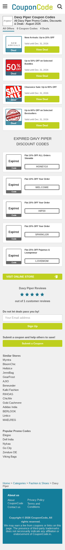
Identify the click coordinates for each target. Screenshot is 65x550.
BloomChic (9, 364)
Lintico (6, 415)
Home (6, 483)
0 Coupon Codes (27, 28)
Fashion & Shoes (39, 483)
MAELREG (9, 419)
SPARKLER (42, 234)
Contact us (14, 507)
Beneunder (9, 385)
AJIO (6, 381)
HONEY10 (42, 166)
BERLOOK (9, 411)
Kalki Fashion (11, 389)
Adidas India (10, 407)
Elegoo (7, 435)
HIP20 (42, 210)
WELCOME (42, 187)
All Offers (8, 28)
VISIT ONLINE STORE (20, 276)
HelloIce (7, 368)
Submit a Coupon (32, 343)
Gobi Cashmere (12, 402)
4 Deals (44, 28)
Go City (7, 447)
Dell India (8, 439)
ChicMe (7, 398)
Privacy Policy (35, 499)
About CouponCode (15, 501)
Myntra (7, 359)
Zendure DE (10, 452)
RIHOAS (8, 394)
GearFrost (9, 376)
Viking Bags (10, 456)
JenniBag (8, 372)
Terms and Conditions (33, 505)
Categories (19, 483)
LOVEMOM (42, 261)
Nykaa (6, 443)
